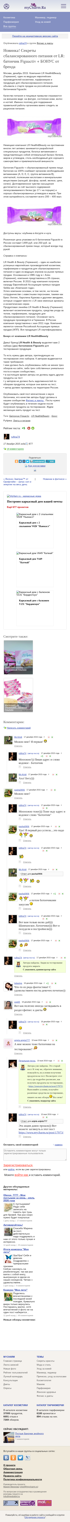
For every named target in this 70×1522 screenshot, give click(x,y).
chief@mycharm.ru (29, 1487)
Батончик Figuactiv (19, 416)
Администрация (13, 1472)
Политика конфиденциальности (22, 1479)
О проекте (9, 1465)
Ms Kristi (18, 737)
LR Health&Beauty (40, 416)
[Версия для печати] (35, 470)
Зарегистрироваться (17, 1165)
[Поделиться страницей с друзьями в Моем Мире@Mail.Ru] (14, 461)
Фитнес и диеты (45, 43)
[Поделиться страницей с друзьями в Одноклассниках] (7, 461)
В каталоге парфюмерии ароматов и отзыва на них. (50, 1413)
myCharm (9, 1357)
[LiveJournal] (27, 1457)
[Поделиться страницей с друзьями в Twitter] (18, 461)
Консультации (10, 1380)
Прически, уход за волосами (51, 1376)
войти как (22, 1175)
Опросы (7, 1388)
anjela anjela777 (22, 1040)
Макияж (41, 1384)
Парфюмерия (11, 21)
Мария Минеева (11, 1487)
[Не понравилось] (48, 737)
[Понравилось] (52, 737)
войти (11, 1169)
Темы (40, 1357)
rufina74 (23, 43)
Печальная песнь (27, 1061)
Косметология (44, 1380)
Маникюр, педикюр (45, 17)
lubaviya (18, 983)
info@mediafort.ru (11, 1496)
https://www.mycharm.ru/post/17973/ (46, 1086)
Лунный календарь (13, 1376)
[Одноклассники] (13, 1457)
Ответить (18, 746)
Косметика (9, 17)
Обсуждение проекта (35, 1517)
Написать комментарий (19, 728)
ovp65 (17, 1002)
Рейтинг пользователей (15, 1372)
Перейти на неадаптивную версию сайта (35, 36)
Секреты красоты (45, 1361)
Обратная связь (13, 1468)
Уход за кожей (43, 21)
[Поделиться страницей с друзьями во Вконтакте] (11, 461)
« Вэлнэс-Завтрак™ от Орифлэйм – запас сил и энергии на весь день (17, 482)
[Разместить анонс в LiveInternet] (28, 461)
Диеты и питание (21, 420)
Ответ (24, 874)
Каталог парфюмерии (50, 1405)
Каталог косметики (15, 1405)
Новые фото (9, 1368)
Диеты (6, 1384)
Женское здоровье (46, 1392)
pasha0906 (19, 790)
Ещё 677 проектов (18, 507)
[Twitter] (20, 1457)
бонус (54, 416)
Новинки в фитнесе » (55, 479)
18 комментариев (15, 449)
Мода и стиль (44, 1365)
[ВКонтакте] (6, 1457)
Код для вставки (36, 466)
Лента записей (10, 1365)
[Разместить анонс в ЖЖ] (41, 461)
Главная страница (12, 1361)
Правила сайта (12, 1475)
